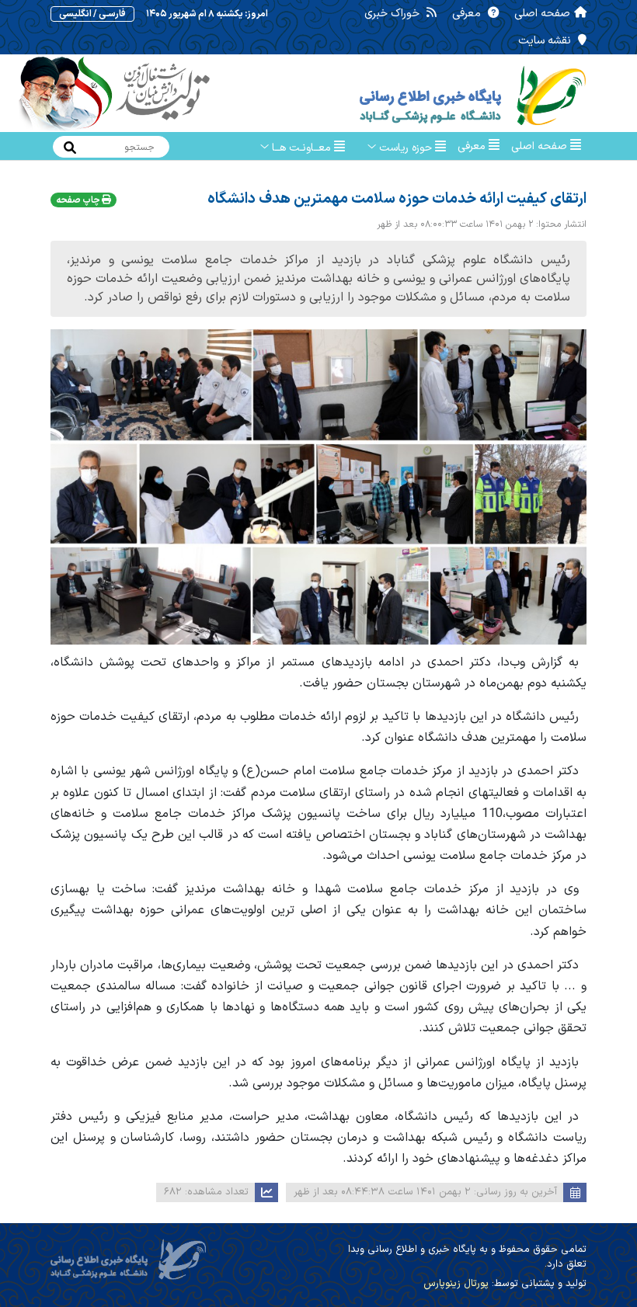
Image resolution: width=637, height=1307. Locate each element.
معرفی (468, 13)
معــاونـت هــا (301, 148)
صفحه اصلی (542, 13)
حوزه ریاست (405, 148)
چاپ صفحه (79, 200)
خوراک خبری (393, 13)
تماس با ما (397, 175)
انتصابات (466, 175)
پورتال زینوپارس (456, 1283)
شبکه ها (550, 177)
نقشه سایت (546, 41)
